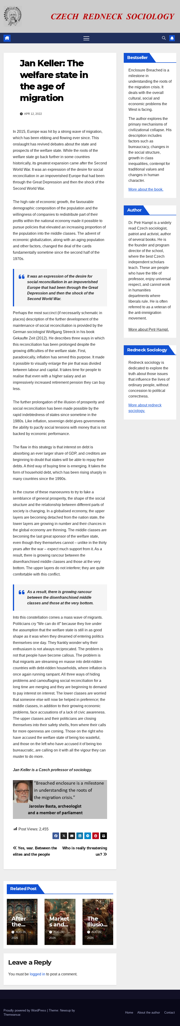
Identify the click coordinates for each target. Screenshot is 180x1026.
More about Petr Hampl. (148, 329)
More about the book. (145, 189)
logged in (37, 974)
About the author (148, 1012)
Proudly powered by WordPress (25, 1010)
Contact (169, 1012)
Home (129, 1012)
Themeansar (12, 1014)
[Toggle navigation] (86, 38)
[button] (164, 38)
